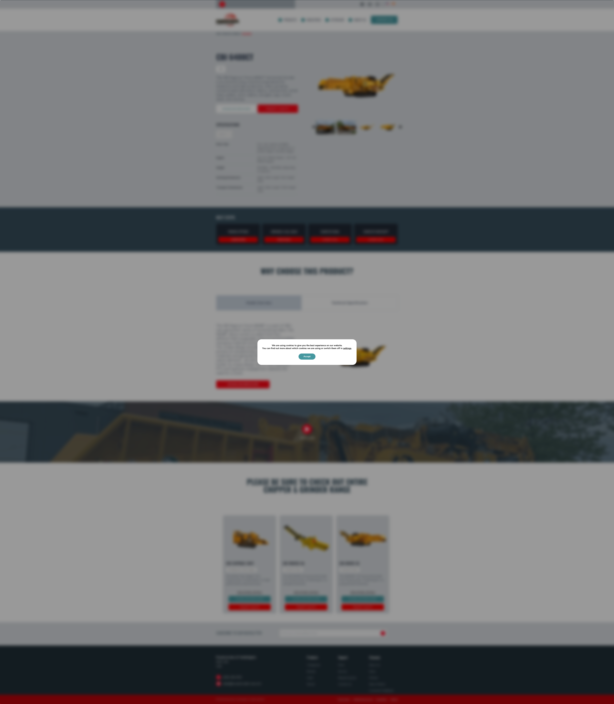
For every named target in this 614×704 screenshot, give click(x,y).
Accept (307, 356)
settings (347, 348)
